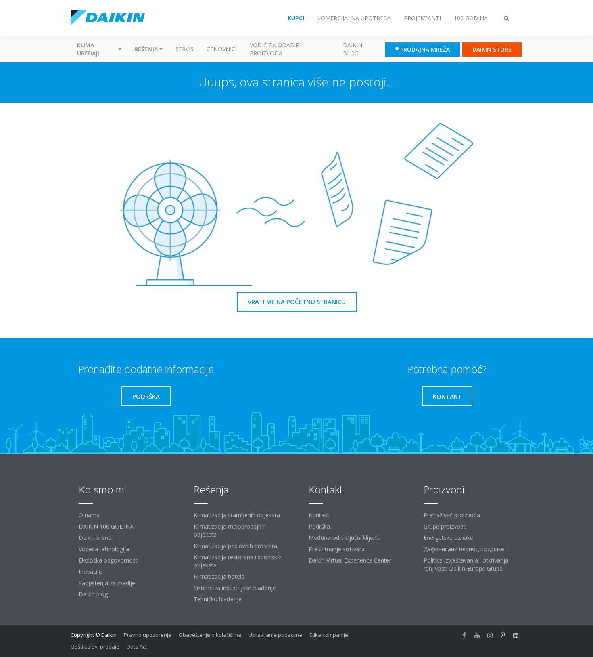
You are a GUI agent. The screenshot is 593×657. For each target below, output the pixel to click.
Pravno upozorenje (147, 634)
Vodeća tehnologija (104, 549)
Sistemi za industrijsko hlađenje (235, 588)
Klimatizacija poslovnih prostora (235, 546)
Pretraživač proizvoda (452, 515)
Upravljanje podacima (275, 634)
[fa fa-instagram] (490, 635)
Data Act (137, 646)
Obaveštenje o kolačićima (210, 634)
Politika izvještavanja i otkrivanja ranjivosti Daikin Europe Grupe (466, 564)
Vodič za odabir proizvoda (274, 49)
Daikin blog (352, 49)
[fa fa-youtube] (477, 635)
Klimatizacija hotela (219, 576)
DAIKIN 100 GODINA (106, 526)
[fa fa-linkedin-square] (515, 635)
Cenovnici (222, 49)
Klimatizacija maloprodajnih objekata (230, 530)
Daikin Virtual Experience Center (350, 560)
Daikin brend (95, 538)
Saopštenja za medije (107, 583)
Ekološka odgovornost (108, 560)
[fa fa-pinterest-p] (503, 635)
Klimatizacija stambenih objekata (237, 515)
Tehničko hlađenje (218, 599)
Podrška (319, 526)
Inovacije (90, 571)
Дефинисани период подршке (464, 549)
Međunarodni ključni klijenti (344, 538)
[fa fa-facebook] (464, 635)
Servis (184, 49)
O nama (89, 515)
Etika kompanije (328, 634)
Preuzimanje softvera (337, 549)
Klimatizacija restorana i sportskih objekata (238, 561)
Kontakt (319, 515)
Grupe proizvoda (445, 526)
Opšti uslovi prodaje (95, 646)
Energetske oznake (448, 538)
